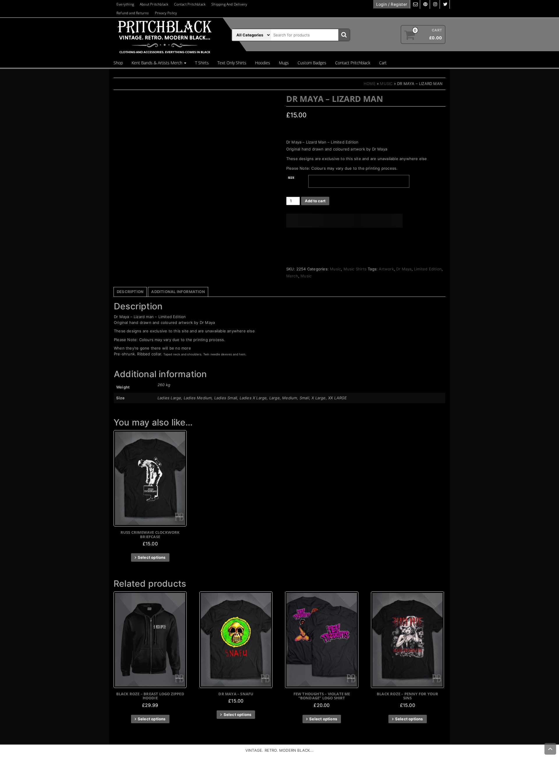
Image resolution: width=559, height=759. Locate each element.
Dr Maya (403, 269)
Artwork (386, 269)
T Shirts (202, 62)
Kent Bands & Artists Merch (157, 62)
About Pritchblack (154, 4)
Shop (118, 62)
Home (370, 83)
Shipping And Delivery (229, 4)
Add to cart (315, 200)
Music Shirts (355, 269)
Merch (292, 276)
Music (386, 83)
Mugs (284, 62)
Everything (125, 4)
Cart (383, 62)
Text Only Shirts (231, 62)
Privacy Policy (166, 12)
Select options (152, 557)
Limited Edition (428, 269)
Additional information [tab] (178, 291)
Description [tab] (130, 291)
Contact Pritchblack (190, 4)
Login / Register (391, 4)
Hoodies (262, 62)
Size (291, 177)
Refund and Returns (132, 12)
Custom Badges (312, 62)
